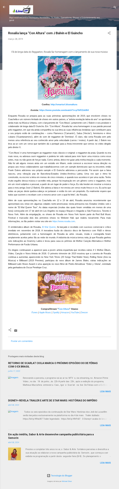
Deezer (84, 312)
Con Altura (63, 309)
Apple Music (45, 312)
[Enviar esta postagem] (15, 331)
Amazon (65, 312)
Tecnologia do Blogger (61, 475)
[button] (109, 33)
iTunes (34, 312)
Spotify (56, 312)
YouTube (75, 312)
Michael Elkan (67, 481)
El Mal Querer (49, 227)
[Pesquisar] (115, 7)
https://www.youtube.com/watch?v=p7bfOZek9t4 (64, 110)
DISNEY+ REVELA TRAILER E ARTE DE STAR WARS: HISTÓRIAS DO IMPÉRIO (52, 400)
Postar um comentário (22, 341)
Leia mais (105, 391)
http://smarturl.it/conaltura (64, 104)
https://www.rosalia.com (63, 221)
